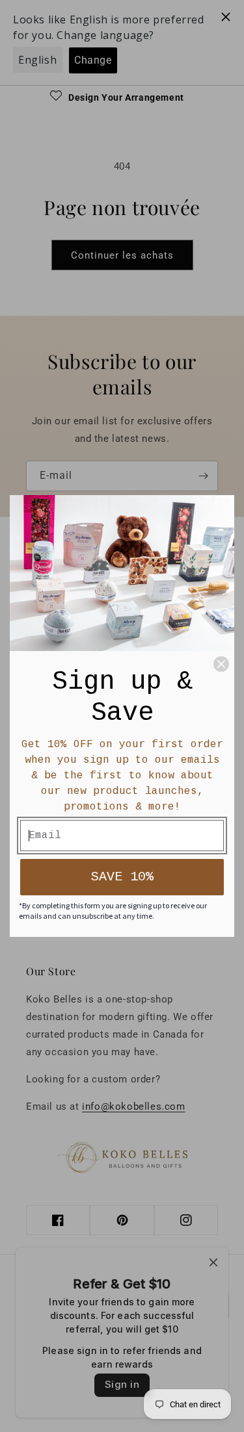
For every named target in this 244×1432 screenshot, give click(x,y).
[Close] (221, 664)
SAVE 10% (122, 876)
